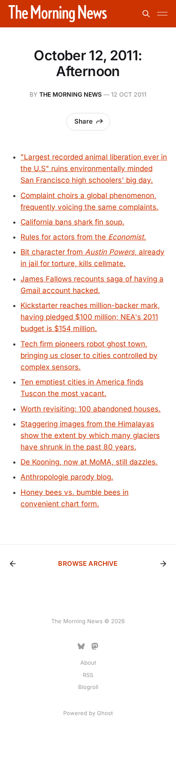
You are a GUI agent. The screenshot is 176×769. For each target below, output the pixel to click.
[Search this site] (146, 13)
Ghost (105, 713)
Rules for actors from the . (83, 237)
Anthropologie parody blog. (67, 477)
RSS (88, 674)
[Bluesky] (81, 646)
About (88, 662)
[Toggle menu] (162, 13)
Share (83, 121)
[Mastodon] (94, 646)
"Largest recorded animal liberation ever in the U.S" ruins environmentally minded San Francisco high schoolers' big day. (94, 168)
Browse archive (87, 563)
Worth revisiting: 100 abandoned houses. (91, 409)
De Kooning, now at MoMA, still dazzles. (89, 462)
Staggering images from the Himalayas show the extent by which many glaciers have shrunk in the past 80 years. (90, 435)
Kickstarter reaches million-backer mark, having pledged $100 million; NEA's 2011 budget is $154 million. (90, 317)
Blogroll (88, 686)
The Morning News (70, 94)
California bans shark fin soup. (72, 222)
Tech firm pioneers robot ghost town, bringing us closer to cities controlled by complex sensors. (89, 355)
